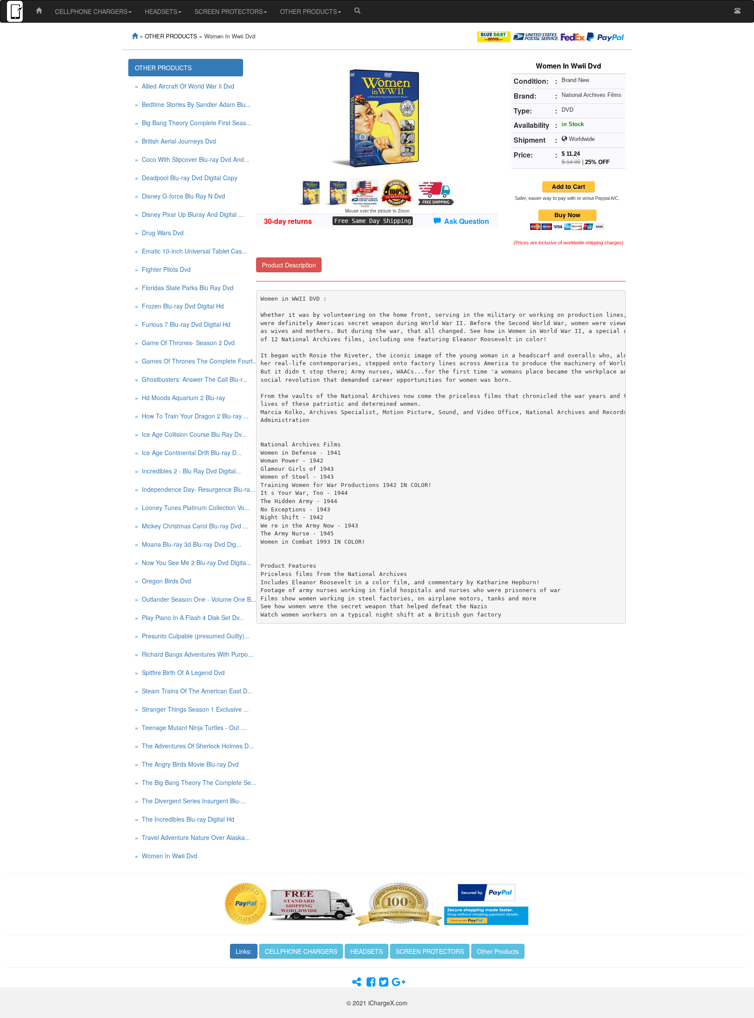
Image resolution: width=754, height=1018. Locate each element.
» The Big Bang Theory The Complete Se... (189, 782)
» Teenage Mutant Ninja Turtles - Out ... (189, 727)
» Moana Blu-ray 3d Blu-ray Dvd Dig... (188, 544)
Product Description (289, 264)
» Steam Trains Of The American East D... (189, 690)
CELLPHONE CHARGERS (91, 11)
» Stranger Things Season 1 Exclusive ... (189, 709)
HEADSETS (161, 11)
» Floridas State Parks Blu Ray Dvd (184, 287)
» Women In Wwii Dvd (166, 855)
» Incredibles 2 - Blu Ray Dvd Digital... (188, 470)
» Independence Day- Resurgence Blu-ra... (189, 489)
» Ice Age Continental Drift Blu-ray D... (188, 452)
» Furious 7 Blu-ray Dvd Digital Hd (182, 324)
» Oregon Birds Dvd (163, 580)
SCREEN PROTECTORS (229, 11)
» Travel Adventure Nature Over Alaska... (189, 837)
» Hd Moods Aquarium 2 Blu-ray (180, 397)
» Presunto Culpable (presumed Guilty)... (189, 635)
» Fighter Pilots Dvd (163, 269)
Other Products (498, 951)
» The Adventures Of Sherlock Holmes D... (189, 745)
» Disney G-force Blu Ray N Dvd (180, 196)
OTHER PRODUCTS (308, 11)
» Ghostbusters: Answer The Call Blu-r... (189, 379)
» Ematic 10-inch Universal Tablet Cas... (189, 251)
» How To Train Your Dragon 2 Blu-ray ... (189, 415)
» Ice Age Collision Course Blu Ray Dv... (189, 434)
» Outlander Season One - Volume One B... (189, 599)
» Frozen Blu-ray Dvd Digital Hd (179, 306)
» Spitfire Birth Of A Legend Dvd (180, 672)
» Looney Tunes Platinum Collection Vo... (189, 507)
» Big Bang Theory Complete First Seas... (189, 122)
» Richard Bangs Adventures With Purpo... (189, 654)
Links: (244, 951)
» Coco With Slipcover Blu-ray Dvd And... (189, 159)
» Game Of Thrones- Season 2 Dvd (185, 342)
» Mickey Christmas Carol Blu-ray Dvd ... (189, 525)
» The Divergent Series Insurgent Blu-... (189, 800)
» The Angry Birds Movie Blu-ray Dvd (187, 764)
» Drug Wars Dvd (159, 232)
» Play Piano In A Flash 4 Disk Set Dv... (189, 617)
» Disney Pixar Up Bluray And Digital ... (189, 214)
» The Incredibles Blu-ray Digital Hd (184, 819)
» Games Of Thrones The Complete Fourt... (189, 360)
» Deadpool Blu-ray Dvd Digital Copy (186, 177)
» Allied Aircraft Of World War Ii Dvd (184, 86)
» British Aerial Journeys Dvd (175, 141)
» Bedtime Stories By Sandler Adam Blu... (189, 104)
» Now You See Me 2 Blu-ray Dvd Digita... (189, 562)
